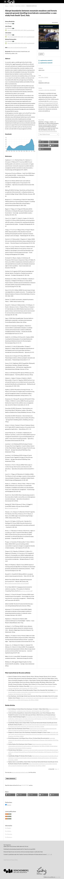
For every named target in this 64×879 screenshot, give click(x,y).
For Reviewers (8, 837)
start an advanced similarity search (20, 772)
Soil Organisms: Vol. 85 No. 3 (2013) (36, 765)
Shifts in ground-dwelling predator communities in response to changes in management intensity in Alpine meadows (33, 692)
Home (6, 6)
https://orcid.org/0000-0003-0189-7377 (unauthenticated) (20, 36)
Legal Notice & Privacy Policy (11, 859)
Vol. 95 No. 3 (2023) (20, 6)
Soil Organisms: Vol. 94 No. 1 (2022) (28, 688)
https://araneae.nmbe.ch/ (11, 508)
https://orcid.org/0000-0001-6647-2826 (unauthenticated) (20, 30)
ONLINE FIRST (25, 785)
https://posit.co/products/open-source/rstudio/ (16, 583)
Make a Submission (10, 778)
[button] (43, 142)
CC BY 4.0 (49, 854)
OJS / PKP (57, 877)
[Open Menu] (5, 1)
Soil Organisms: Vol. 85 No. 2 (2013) (35, 726)
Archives (12, 6)
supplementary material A (46, 60)
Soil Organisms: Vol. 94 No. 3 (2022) (22, 694)
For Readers (8, 828)
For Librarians (8, 834)
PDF (42, 54)
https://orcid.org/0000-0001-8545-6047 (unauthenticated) (20, 43)
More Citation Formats (45, 134)
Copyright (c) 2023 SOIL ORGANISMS (47, 90)
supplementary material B (46, 62)
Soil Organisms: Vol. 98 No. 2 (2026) (29, 700)
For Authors (8, 831)
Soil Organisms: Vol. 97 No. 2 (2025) (40, 711)
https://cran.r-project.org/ (25, 591)
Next (56, 769)
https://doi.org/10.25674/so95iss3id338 (17, 47)
